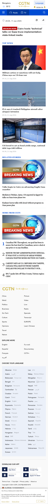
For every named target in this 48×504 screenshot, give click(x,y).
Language (39, 3)
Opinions (5, 326)
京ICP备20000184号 (24, 485)
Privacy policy (24, 481)
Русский (27, 344)
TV (25, 13)
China (4, 296)
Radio (15, 13)
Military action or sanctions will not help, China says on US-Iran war (21, 74)
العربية (4, 357)
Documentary (29, 349)
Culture (4, 317)
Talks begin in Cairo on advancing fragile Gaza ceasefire (23, 188)
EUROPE (27, 322)
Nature (4, 334)
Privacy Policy (5, 501)
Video (26, 300)
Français (5, 353)
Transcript (27, 317)
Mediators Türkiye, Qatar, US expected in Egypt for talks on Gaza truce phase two (22, 196)
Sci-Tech (5, 313)
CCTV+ (26, 353)
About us (34, 481)
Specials (27, 313)
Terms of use (6, 481)
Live (25, 304)
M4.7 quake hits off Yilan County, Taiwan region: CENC (25, 275)
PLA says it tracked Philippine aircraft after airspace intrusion (22, 110)
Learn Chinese (29, 326)
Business (5, 309)
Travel (4, 330)
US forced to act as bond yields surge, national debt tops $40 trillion (23, 146)
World (4, 300)
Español (5, 349)
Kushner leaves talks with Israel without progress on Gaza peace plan (23, 204)
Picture (26, 296)
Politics (4, 304)
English (4, 344)
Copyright (15, 481)
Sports (4, 322)
